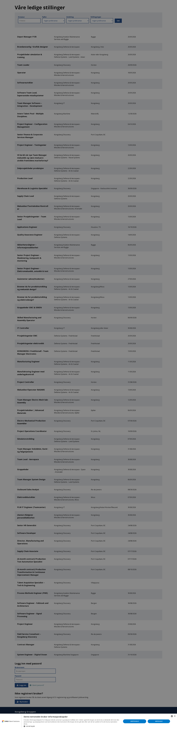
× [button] (174, 716)
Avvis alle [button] (159, 721)
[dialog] (88, 721)
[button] (71, 726)
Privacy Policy (32, 724)
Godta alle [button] (134, 721)
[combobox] (172, 716)
